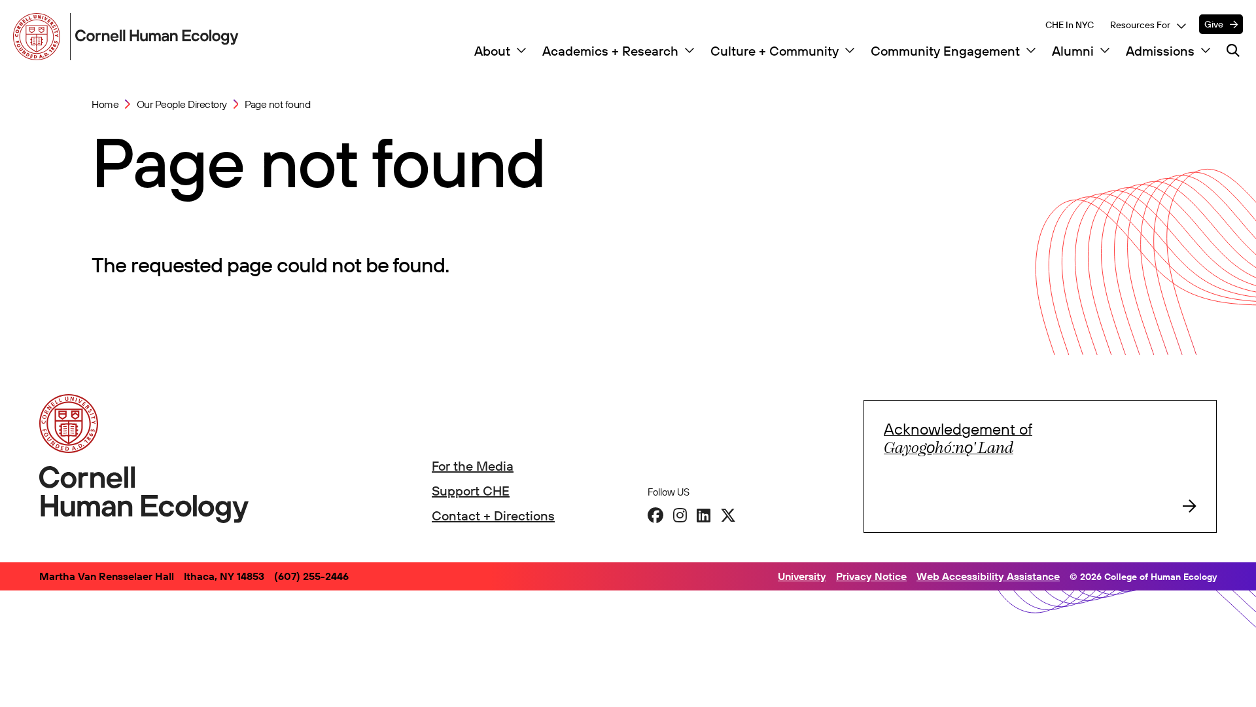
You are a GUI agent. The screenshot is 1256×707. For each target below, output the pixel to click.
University (802, 576)
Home (105, 104)
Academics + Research (610, 51)
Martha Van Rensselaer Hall (106, 576)
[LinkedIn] (703, 515)
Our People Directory (182, 104)
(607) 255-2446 (311, 576)
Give (1213, 24)
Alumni (1073, 51)
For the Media (473, 466)
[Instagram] (680, 515)
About (492, 51)
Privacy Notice (871, 576)
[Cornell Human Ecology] (39, 36)
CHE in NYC (1069, 24)
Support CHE (471, 490)
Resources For (1140, 24)
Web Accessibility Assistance (988, 576)
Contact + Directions (493, 515)
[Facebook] (655, 515)
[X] (728, 515)
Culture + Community (774, 51)
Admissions (1160, 51)
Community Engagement (945, 51)
